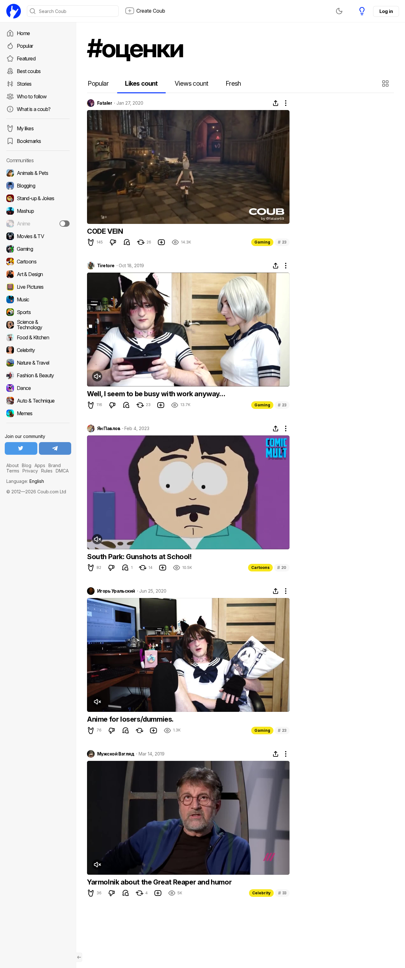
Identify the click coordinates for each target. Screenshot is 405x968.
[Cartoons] (38, 261)
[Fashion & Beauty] (38, 375)
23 (282, 242)
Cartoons (260, 567)
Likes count (141, 83)
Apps (39, 465)
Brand (54, 465)
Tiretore (106, 265)
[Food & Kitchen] (38, 337)
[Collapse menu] (79, 957)
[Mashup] (38, 211)
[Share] (275, 103)
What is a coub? (33, 109)
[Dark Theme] (339, 11)
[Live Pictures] (38, 287)
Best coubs (29, 71)
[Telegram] (55, 448)
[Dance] (38, 388)
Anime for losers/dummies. (130, 719)
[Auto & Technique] (38, 400)
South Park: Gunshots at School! (139, 556)
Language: (25, 481)
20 (281, 567)
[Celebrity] (38, 350)
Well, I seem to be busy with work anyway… (156, 394)
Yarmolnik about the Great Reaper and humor (159, 882)
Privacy (30, 470)
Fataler (104, 103)
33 (282, 893)
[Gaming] (38, 249)
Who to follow (32, 96)
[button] (386, 83)
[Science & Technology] (38, 324)
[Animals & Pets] (38, 173)
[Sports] (38, 312)
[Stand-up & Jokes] (38, 198)
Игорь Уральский (116, 591)
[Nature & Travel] (38, 362)
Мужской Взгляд (115, 754)
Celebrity (261, 893)
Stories (24, 84)
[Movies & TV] (38, 236)
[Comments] (127, 242)
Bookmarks (29, 141)
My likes (25, 128)
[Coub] (13, 11)
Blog (26, 465)
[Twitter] (21, 448)
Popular (25, 46)
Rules (47, 470)
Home (23, 33)
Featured (26, 58)
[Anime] (38, 223)
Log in (386, 11)
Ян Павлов (108, 428)
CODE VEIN (105, 231)
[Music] (38, 299)
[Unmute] (97, 376)
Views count (191, 83)
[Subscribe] (64, 223)
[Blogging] (38, 185)
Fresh (233, 83)
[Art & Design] (38, 274)
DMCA (62, 470)
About (12, 465)
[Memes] (38, 413)
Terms (12, 470)
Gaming (262, 242)
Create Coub (150, 11)
